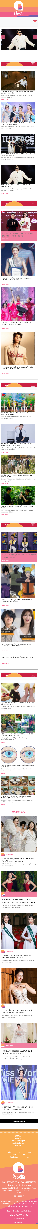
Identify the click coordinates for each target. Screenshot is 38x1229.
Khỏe (6, 675)
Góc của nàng (19, 812)
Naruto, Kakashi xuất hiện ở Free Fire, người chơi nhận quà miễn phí (17, 600)
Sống (7, 385)
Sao (6, 64)
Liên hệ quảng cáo (18, 1143)
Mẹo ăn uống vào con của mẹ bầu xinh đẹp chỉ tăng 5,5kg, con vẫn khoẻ (17, 734)
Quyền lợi (18, 1138)
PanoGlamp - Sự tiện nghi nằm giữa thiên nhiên (17, 657)
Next (35, 37)
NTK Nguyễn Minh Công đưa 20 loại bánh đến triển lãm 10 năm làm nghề (17, 367)
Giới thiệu (18, 1136)
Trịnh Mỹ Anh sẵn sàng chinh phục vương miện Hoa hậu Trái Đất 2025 (16, 279)
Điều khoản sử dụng (18, 1141)
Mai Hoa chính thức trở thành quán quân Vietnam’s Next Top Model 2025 (16, 323)
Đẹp (6, 203)
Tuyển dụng (18, 1145)
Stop (19, 51)
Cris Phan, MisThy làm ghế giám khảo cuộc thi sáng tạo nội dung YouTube (17, 644)
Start (18, 51)
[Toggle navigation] (35, 21)
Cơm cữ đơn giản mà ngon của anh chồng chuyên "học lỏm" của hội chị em (16, 797)
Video (27, 1157)
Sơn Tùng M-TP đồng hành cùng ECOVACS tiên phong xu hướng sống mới (16, 444)
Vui (6, 525)
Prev (3, 37)
